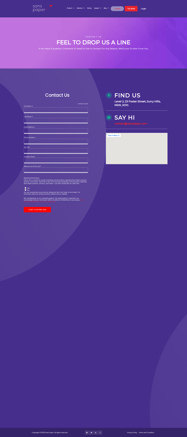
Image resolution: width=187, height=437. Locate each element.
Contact (117, 9)
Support (96, 8)
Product (69, 8)
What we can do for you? (32, 166)
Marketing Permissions (31, 178)
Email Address (29, 127)
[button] (70, 8)
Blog (105, 8)
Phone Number (29, 137)
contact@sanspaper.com (130, 123)
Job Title (27, 147)
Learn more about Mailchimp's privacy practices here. (54, 200)
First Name (28, 106)
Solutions (79, 8)
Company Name (29, 156)
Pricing (89, 8)
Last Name (28, 117)
